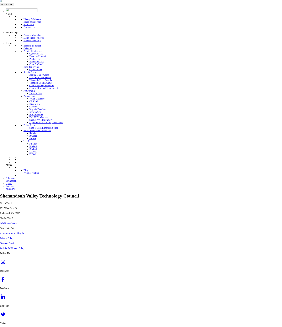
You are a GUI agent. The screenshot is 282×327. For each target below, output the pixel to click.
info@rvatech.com (8, 223)
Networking (29, 90)
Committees (29, 27)
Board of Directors (32, 22)
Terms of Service (8, 243)
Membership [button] (11, 32)
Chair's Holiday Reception (41, 85)
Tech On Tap (35, 93)
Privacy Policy (7, 238)
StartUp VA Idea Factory (40, 120)
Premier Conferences (33, 51)
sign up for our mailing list (12, 233)
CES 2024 (34, 101)
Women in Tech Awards (40, 80)
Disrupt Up (34, 104)
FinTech (33, 143)
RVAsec (33, 136)
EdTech (33, 151)
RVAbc (32, 138)
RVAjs (32, 133)
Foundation (11, 181)
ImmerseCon (35, 112)
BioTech (33, 146)
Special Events (30, 72)
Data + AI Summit (37, 56)
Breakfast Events (31, 67)
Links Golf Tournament (40, 77)
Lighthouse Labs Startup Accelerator (46, 122)
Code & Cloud (36, 64)
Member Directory (32, 40)
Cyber (9, 183)
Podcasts (10, 186)
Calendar (28, 48)
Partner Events (30, 96)
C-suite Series (35, 69)
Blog (26, 170)
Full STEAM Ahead (38, 117)
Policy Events (30, 125)
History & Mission (32, 19)
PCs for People (36, 114)
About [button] (9, 14)
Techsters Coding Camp (40, 83)
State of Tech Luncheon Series (43, 128)
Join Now (10, 188)
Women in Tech (36, 61)
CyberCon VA (36, 53)
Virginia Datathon (37, 109)
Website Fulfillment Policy (12, 248)
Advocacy (10, 178)
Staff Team (29, 24)
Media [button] (9, 165)
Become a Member (32, 35)
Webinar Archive (31, 173)
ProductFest (34, 59)
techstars (33, 106)
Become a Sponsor (32, 45)
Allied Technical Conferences (37, 130)
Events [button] (9, 43)
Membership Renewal (34, 37)
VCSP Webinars (37, 98)
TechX (27, 141)
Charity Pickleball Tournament (43, 88)
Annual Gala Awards (39, 75)
